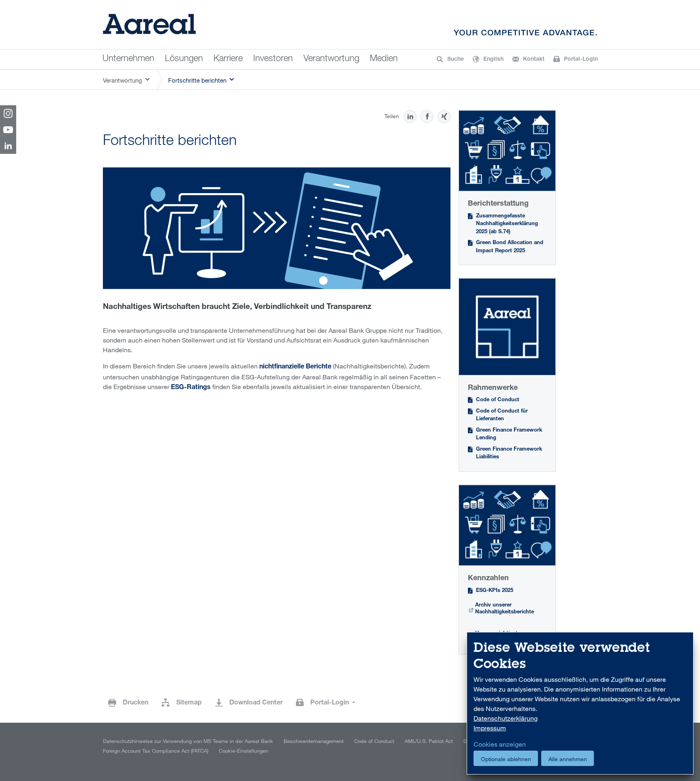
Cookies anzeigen (500, 744)
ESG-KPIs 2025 (494, 591)
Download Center (256, 703)
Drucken (135, 703)
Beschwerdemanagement (314, 741)
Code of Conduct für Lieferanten (502, 415)
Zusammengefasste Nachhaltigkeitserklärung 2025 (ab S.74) (507, 224)
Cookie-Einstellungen (243, 750)
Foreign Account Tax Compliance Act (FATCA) (155, 750)
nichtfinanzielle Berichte (295, 367)
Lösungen (184, 59)
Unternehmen (128, 59)
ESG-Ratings (191, 388)
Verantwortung (331, 59)
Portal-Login (330, 703)
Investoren (273, 59)
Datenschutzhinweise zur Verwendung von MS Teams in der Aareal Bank (188, 741)
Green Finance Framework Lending (509, 434)
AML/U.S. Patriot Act (429, 741)
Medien (384, 59)
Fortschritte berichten (197, 80)
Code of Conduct (497, 400)
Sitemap (189, 703)
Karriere (228, 59)
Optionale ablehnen (506, 758)
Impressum (490, 728)
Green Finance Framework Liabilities (509, 453)
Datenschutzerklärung (506, 718)
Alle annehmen (567, 758)
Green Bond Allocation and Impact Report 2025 (509, 247)
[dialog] (580, 703)
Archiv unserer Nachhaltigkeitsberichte (504, 609)
